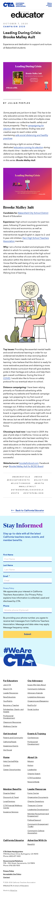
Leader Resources (10, 693)
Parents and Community (13, 738)
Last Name (8, 565)
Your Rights (7, 701)
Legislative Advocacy (36, 697)
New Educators (9, 697)
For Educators (10, 681)
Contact (6, 766)
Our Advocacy (35, 681)
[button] (44, 5)
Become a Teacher (11, 705)
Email (6, 576)
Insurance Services (10, 812)
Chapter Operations (36, 802)
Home (6, 757)
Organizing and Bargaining (38, 701)
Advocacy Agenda (35, 693)
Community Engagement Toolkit (38, 825)
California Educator (13, 840)
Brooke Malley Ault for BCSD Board (26, 467)
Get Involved (10, 734)
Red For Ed (32, 705)
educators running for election (28, 148)
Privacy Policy (8, 588)
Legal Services (9, 802)
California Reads (9, 742)
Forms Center (33, 793)
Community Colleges (36, 689)
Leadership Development (38, 810)
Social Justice (33, 710)
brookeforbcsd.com (28, 463)
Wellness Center (10, 726)
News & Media (33, 782)
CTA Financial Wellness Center (12, 807)
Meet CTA (7, 689)
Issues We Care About (37, 685)
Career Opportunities (12, 770)
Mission (31, 761)
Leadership (32, 770)
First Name (8, 555)
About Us (32, 757)
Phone (6, 606)
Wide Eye (13, 890)
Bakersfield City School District (33, 213)
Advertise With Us (37, 840)
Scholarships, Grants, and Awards (13, 711)
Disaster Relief (9, 793)
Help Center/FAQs (10, 761)
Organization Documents (38, 797)
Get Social (7, 750)
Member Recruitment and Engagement (38, 815)
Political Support (34, 820)
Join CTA (7, 685)
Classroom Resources (12, 722)
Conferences (33, 738)
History (30, 766)
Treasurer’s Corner (35, 806)
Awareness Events (10, 746)
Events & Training (37, 734)
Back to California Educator (30, 511)
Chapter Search (34, 774)
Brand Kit (31, 844)
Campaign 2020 (14, 27)
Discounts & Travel (11, 797)
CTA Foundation (34, 778)
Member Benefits (12, 789)
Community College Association (36, 832)
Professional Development (9, 717)
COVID (6, 378)
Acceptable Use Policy (12, 874)
